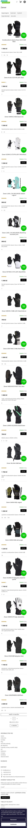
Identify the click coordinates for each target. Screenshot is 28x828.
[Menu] (24, 1)
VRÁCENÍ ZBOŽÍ (5, 756)
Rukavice (3, 808)
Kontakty (3, 740)
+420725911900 (7, 774)
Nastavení (13, 819)
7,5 (4, 55)
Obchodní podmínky (5, 743)
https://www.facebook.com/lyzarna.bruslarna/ (14, 776)
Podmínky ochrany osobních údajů (9, 747)
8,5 (5, 517)
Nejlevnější (13, 13)
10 (7, 55)
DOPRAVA (3, 755)
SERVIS (2, 736)
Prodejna (3, 753)
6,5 (6, 440)
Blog (2, 741)
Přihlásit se (5, 797)
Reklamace (3, 751)
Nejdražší (19, 13)
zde (2, 816)
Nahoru (14, 725)
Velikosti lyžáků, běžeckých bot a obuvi (10, 804)
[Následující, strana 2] (14, 718)
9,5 (5, 364)
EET (2, 749)
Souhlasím (13, 824)
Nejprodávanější (5, 16)
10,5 (8, 517)
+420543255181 (7, 772)
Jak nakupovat (4, 745)
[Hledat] (16, 1)
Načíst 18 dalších (14, 714)
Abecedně (13, 16)
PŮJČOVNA (3, 738)
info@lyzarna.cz (7, 770)
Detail (23, 48)
